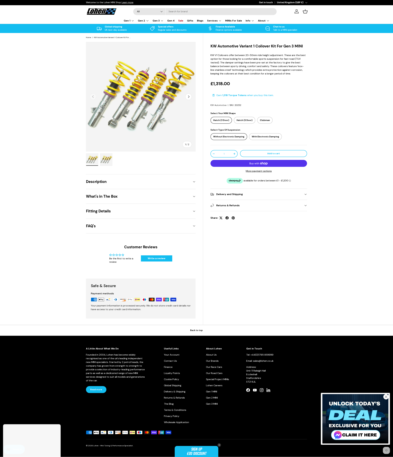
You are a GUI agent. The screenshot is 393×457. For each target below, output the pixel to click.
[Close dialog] (386, 396)
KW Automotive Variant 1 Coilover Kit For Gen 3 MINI (112, 37)
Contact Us (170, 360)
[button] (196, 451)
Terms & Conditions (175, 410)
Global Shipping (172, 385)
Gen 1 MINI (211, 391)
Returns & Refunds (174, 397)
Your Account (171, 354)
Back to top (196, 330)
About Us (211, 354)
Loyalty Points (172, 373)
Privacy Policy (171, 416)
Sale (180, 20)
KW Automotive (218, 105)
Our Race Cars (214, 367)
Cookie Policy (171, 379)
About (262, 20)
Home (88, 37)
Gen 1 (127, 20)
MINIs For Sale (233, 20)
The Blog (169, 403)
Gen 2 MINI (212, 397)
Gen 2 (141, 20)
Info (248, 20)
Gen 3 (156, 20)
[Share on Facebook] (227, 218)
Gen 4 (171, 20)
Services (212, 20)
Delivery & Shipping (174, 391)
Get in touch (266, 2)
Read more (96, 389)
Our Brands (212, 360)
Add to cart (273, 153)
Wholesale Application (176, 422)
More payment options (259, 171)
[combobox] (205, 11)
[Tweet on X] (221, 218)
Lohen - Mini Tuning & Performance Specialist (113, 445)
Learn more (127, 2)
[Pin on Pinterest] (233, 218)
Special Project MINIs (217, 379)
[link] (355, 419)
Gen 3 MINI (212, 403)
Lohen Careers (214, 385)
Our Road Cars (214, 373)
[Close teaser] (219, 445)
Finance (168, 367)
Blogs (200, 20)
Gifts (190, 20)
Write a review (156, 258)
